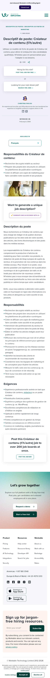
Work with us (39, 549)
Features (6, 549)
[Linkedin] (23, 111)
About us (37, 544)
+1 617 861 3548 (22, 571)
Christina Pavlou (25, 103)
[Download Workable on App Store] (16, 591)
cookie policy (25, 670)
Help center (22, 544)
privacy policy (11, 647)
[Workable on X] (24, 583)
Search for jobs (23, 558)
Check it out (25, 7)
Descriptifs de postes (14, 26)
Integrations (7, 558)
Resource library (24, 549)
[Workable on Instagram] (29, 583)
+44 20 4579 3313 (34, 576)
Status (36, 563)
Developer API (23, 553)
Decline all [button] (38, 675)
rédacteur (28, 392)
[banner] (25, 210)
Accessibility (39, 558)
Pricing (5, 544)
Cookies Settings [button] (10, 675)
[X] (26, 111)
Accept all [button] (23, 675)
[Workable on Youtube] (18, 583)
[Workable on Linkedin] (8, 583)
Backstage (38, 553)
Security (6, 563)
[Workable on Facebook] (13, 583)
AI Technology (8, 553)
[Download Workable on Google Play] (16, 598)
